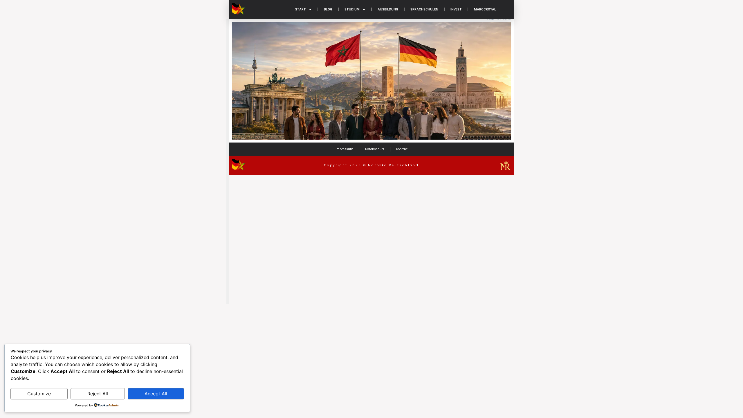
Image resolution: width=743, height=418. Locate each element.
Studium (352, 9)
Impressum (344, 149)
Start (300, 9)
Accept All (156, 394)
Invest (456, 9)
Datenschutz (374, 149)
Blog (328, 9)
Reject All (97, 394)
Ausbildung (388, 9)
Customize (39, 394)
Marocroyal (485, 9)
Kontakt (401, 149)
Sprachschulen (424, 9)
